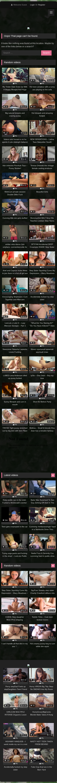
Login (32, 5)
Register (41, 5)
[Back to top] (49, 775)
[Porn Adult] (23, 17)
